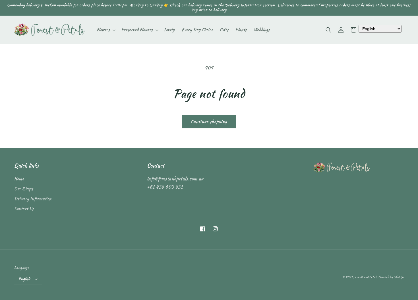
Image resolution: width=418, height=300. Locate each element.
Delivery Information (33, 199)
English (24, 278)
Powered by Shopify (391, 277)
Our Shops (23, 189)
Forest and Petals (366, 277)
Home (19, 179)
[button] (328, 30)
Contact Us (24, 208)
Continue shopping (209, 121)
